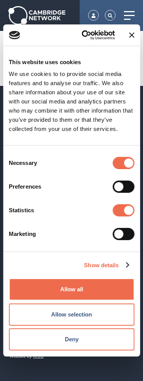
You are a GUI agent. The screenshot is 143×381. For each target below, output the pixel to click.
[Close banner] (131, 35)
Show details (101, 265)
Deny (72, 339)
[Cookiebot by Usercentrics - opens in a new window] (85, 35)
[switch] (123, 187)
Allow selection (71, 314)
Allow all (71, 289)
